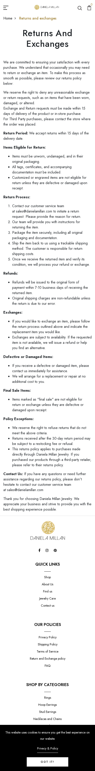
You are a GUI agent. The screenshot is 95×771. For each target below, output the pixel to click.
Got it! (47, 762)
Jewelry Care (47, 598)
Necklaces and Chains (47, 719)
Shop (47, 577)
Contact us (47, 605)
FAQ (48, 665)
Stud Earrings (47, 712)
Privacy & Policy (47, 748)
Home (7, 18)
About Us (47, 584)
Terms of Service (47, 651)
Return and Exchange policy (47, 658)
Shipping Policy (47, 644)
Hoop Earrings (47, 704)
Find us (47, 591)
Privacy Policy (48, 637)
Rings (47, 697)
